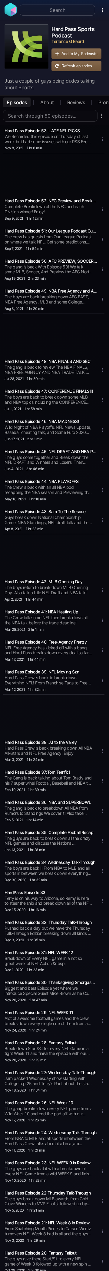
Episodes (17, 102)
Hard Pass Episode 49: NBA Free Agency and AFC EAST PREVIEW (51, 290)
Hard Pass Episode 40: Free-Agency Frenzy (46, 641)
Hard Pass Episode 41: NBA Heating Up (41, 611)
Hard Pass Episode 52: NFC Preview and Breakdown (51, 200)
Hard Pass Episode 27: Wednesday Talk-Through (50, 1072)
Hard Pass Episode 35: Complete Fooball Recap (49, 832)
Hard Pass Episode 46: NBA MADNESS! (42, 421)
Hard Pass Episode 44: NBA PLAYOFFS (41, 481)
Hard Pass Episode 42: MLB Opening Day (44, 581)
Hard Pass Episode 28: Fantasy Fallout (41, 1042)
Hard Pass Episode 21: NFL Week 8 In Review (47, 1222)
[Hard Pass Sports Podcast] (26, 49)
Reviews (76, 102)
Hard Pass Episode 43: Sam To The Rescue (45, 511)
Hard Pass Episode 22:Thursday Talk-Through (48, 1192)
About (47, 102)
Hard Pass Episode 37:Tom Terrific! (37, 772)
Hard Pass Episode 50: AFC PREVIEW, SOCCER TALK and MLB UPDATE (51, 261)
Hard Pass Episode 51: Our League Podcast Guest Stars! (51, 230)
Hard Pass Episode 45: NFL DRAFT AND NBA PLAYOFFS (51, 451)
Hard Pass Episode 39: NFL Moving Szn (42, 671)
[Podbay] (11, 15)
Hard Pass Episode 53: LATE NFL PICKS (42, 130)
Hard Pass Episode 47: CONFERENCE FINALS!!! (49, 391)
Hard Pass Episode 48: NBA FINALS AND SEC (47, 361)
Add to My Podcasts (79, 53)
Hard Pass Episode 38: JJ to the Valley (41, 742)
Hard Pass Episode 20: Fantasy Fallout (41, 1252)
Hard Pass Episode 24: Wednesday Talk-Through (50, 1132)
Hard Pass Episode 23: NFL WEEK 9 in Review (48, 1162)
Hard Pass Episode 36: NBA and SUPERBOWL (48, 802)
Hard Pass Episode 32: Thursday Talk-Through (48, 922)
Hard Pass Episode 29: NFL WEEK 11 (39, 1012)
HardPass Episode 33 (25, 892)
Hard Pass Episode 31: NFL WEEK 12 (39, 952)
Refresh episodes (76, 66)
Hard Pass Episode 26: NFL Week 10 (39, 1102)
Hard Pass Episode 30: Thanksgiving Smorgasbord (51, 982)
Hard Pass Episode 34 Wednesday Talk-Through (50, 862)
